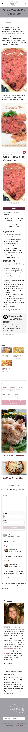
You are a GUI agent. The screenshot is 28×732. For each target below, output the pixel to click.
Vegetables (14, 397)
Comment (4, 495)
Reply (6, 546)
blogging (18, 383)
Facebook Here (16, 644)
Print (14, 209)
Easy (3, 390)
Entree (18, 390)
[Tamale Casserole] (6, 350)
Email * (5, 520)
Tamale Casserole (5, 355)
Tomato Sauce (5, 397)
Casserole (4, 387)
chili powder (12, 387)
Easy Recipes (11, 390)
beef (3, 383)
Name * (5, 513)
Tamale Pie (17, 394)
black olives (10, 383)
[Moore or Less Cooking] (14, 3)
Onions (9, 394)
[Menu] (2, 3)
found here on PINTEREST (14, 649)
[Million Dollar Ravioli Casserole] (18, 350)
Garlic (3, 394)
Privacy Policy (19, 725)
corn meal (21, 387)
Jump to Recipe (8, 23)
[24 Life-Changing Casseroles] (6, 363)
